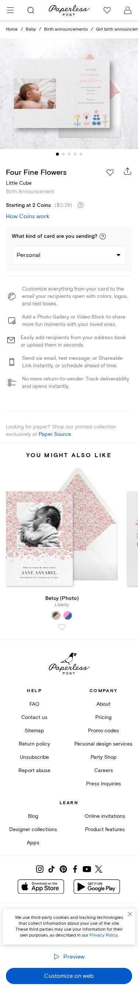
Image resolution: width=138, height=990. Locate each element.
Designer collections (33, 829)
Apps (33, 843)
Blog (33, 816)
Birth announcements (66, 29)
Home (12, 29)
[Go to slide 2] (63, 154)
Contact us (34, 717)
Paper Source (55, 434)
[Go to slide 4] (75, 154)
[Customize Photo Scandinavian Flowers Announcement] (69, 94)
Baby (31, 29)
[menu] (10, 10)
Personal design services (103, 744)
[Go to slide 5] (80, 154)
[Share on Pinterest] (63, 869)
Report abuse (34, 770)
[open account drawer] (127, 10)
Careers (103, 770)
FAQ (34, 704)
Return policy (34, 744)
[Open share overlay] (127, 171)
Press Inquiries (103, 784)
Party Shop (104, 757)
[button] (102, 236)
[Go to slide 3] (69, 154)
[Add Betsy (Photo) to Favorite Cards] (61, 627)
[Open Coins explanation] (80, 205)
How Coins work (27, 216)
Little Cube (19, 183)
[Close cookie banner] (129, 914)
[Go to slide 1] (57, 154)
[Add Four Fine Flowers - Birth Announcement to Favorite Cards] (110, 172)
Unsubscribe (34, 757)
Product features (105, 829)
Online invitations (105, 816)
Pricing (103, 717)
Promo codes (103, 730)
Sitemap (34, 730)
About (103, 704)
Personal (28, 255)
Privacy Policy (103, 935)
